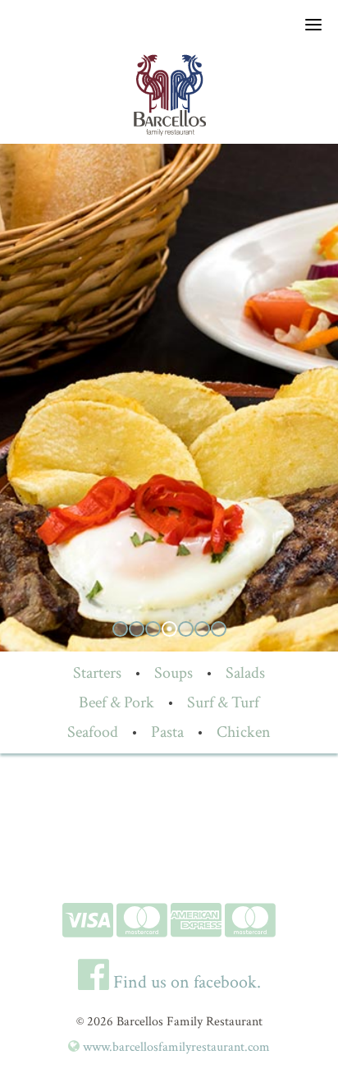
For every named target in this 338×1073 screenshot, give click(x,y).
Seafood (92, 732)
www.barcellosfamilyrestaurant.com (175, 1047)
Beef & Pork (116, 702)
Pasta (167, 732)
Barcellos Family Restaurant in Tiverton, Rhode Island (169, 95)
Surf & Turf (223, 702)
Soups (173, 673)
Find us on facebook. (185, 982)
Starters (97, 673)
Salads (245, 673)
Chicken (244, 732)
